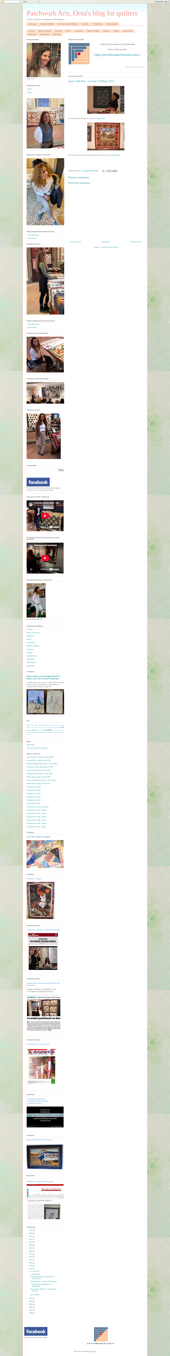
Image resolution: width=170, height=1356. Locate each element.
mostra (48, 729)
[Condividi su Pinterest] (116, 171)
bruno (57, 725)
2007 (32, 725)
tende (58, 732)
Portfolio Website (112, 24)
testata (62, 732)
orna (28, 732)
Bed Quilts (58, 31)
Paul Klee (106, 31)
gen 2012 (34, 1295)
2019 (31, 1248)
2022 (31, 1239)
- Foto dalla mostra (33, 235)
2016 (31, 1257)
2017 (31, 1254)
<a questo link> (99, 118)
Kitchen (68, 31)
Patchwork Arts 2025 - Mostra (36, 823)
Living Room (79, 31)
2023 (31, 1236)
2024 (31, 1233)
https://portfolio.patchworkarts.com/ (117, 55)
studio (55, 732)
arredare (48, 725)
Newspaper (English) (47, 24)
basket (54, 725)
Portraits (116, 31)
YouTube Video (97, 24)
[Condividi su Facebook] (114, 171)
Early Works (57, 34)
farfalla (59, 727)
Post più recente (75, 242)
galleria (29, 730)
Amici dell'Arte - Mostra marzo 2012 (39, 760)
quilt (45, 732)
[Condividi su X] (112, 171)
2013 (31, 1266)
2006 (28, 725)
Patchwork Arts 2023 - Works (36, 813)
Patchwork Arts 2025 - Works (36, 827)
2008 (36, 725)
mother (62, 730)
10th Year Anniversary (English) (68, 24)
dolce (54, 727)
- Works (29, 92)
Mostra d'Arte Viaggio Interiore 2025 (39, 777)
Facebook (85, 24)
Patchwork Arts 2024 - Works (36, 820)
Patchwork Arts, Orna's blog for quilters (82, 13)
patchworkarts (40, 732)
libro (38, 730)
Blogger (93, 1351)
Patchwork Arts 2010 (33, 793)
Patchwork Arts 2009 (33, 790)
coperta (44, 727)
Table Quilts (32, 34)
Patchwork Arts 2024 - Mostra (36, 817)
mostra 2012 (56, 730)
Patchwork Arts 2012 (33, 800)
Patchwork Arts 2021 (33, 803)
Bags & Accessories (45, 31)
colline (39, 727)
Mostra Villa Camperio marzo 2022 (38, 783)
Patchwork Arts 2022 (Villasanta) (37, 807)
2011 (31, 1298)
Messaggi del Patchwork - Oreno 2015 (39, 774)
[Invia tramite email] (107, 171)
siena (51, 732)
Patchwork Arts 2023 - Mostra (36, 810)
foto (62, 727)
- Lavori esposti (32, 238)
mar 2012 (34, 1274)
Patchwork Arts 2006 (33, 787)
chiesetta (29, 727)
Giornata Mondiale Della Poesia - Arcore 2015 (42, 764)
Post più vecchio (136, 242)
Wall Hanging (44, 34)
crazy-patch (50, 727)
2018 (31, 1251)
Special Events (127, 31)
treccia (28, 734)
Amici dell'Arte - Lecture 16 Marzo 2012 (43, 1281)
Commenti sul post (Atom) (109, 247)
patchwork (32, 732)
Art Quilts (31, 31)
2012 (31, 1269)
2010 (44, 725)
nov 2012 (34, 1271)
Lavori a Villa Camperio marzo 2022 (38, 770)
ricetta (48, 732)
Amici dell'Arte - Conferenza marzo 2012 (40, 757)
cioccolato (34, 727)
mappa (42, 730)
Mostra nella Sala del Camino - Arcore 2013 (41, 780)
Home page (32, 24)
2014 (31, 1263)
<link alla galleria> (113, 155)
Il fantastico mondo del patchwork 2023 (40, 767)
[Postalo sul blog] (109, 171)
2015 (31, 1260)
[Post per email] (103, 171)
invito (34, 730)
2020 (31, 1245)
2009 (40, 725)
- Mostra (29, 89)
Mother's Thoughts (93, 31)
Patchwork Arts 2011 (33, 797)
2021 (31, 1242)
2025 (31, 1230)
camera (62, 725)
